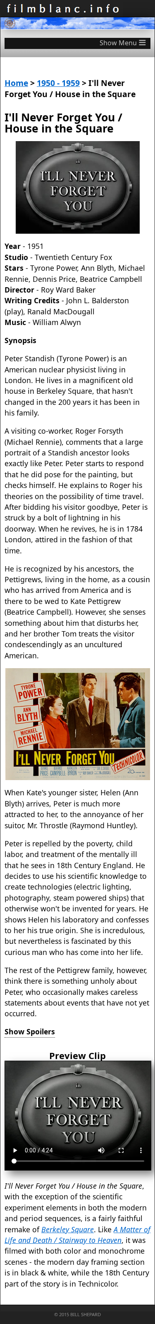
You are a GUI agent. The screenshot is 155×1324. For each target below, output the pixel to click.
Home (16, 82)
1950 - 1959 (58, 82)
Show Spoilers (30, 1031)
